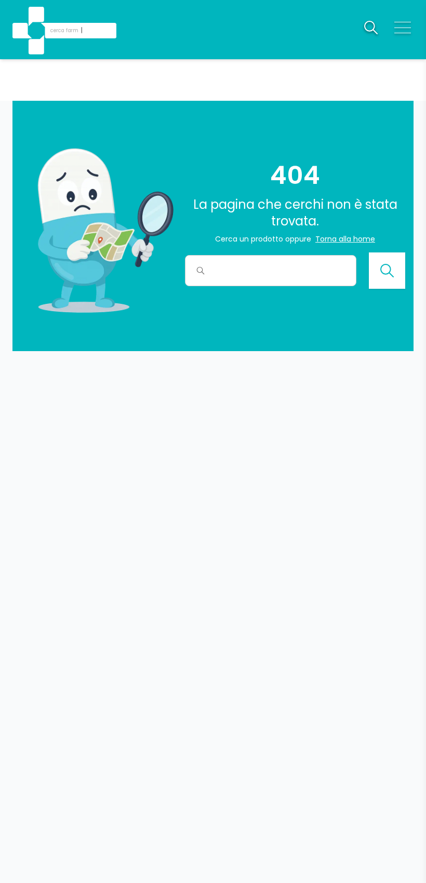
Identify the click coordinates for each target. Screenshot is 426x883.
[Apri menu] (403, 27)
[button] (37, 16)
